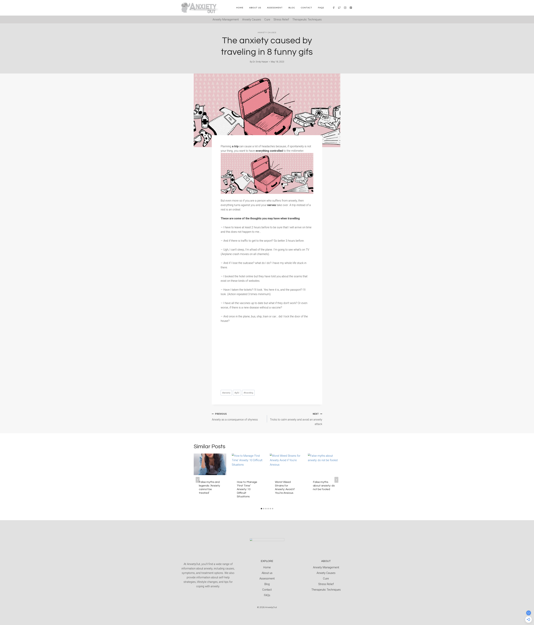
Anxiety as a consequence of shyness (235, 417)
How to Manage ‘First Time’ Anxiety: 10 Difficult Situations (247, 489)
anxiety (226, 392)
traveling (248, 392)
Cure (267, 19)
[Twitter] (339, 7)
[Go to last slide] (198, 480)
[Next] (336, 480)
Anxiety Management (225, 19)
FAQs (321, 7)
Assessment (275, 7)
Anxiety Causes (251, 19)
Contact (306, 7)
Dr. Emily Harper (260, 61)
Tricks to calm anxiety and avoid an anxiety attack (296, 419)
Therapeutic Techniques (307, 19)
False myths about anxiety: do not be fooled (324, 486)
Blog (291, 7)
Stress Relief (281, 19)
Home (239, 7)
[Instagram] (345, 7)
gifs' (237, 392)
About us (255, 7)
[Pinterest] (350, 7)
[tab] (261, 508)
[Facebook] (333, 7)
